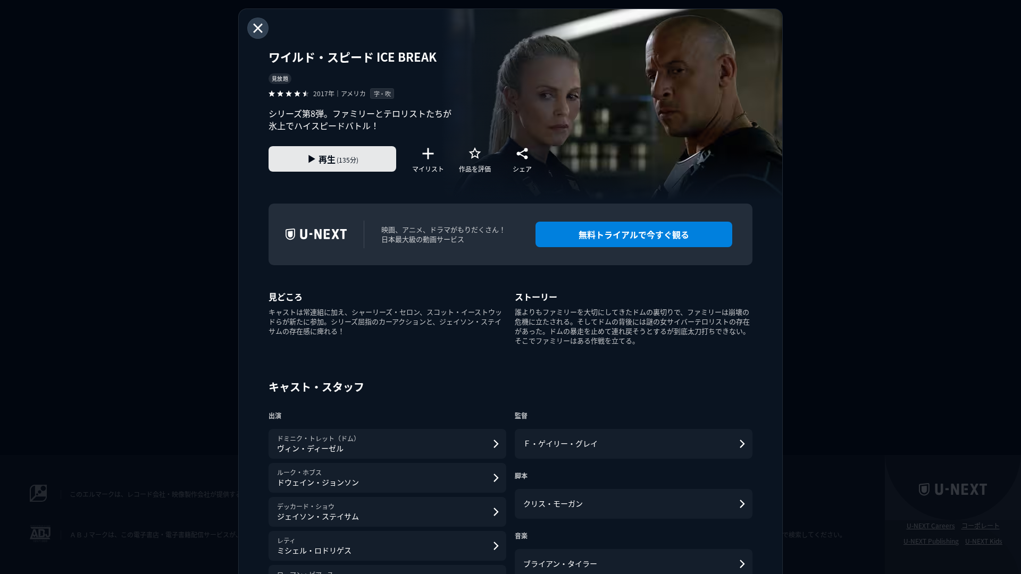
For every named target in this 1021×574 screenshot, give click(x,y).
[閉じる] (258, 28)
